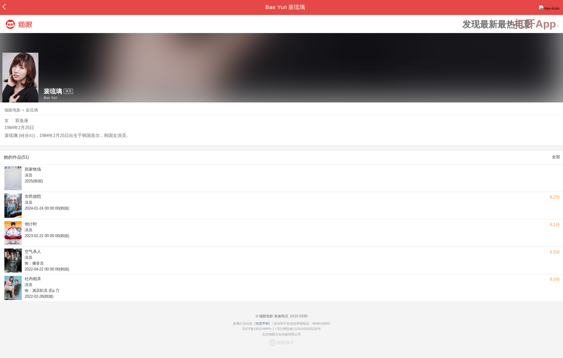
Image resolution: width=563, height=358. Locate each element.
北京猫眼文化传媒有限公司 (281, 334)
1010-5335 (298, 316)
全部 (556, 157)
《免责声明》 (262, 323)
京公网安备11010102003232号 (299, 328)
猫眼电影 (12, 110)
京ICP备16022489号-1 (258, 328)
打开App (535, 24)
